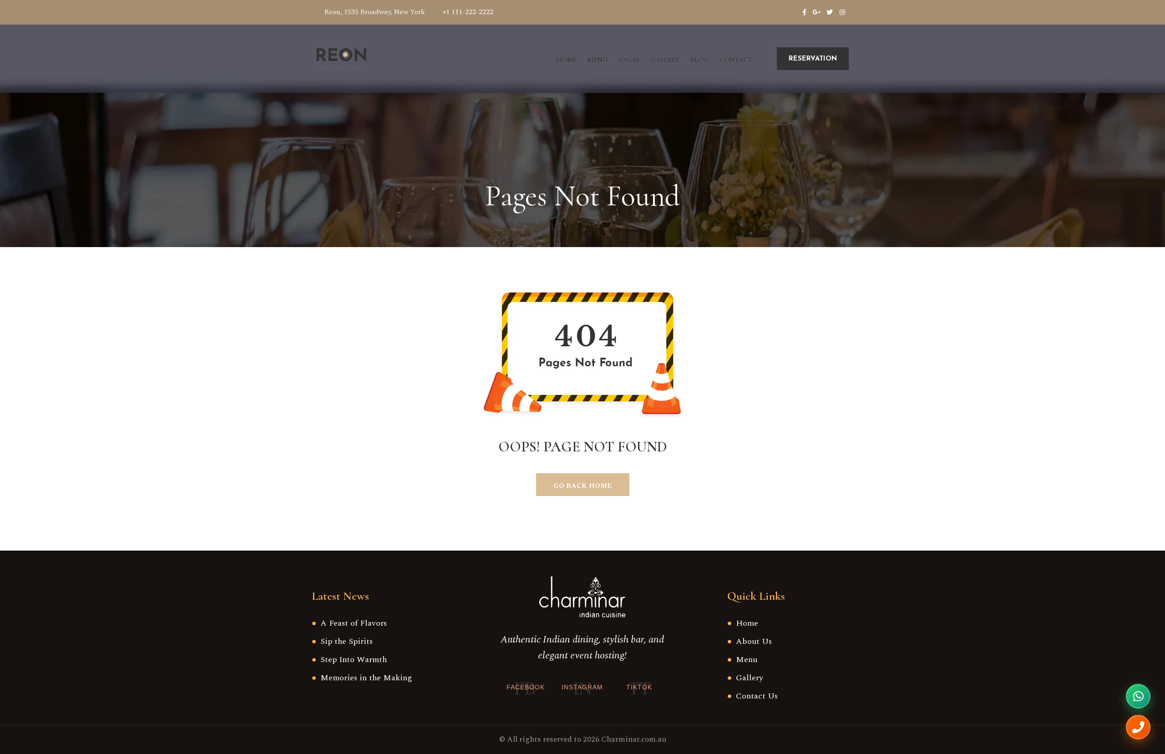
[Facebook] (804, 12)
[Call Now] (1138, 727)
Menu (598, 60)
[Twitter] (829, 12)
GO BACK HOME (582, 486)
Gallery (664, 60)
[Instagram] (842, 12)
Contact (735, 60)
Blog (699, 60)
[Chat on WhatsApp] (1138, 696)
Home (566, 60)
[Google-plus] (816, 12)
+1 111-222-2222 (467, 12)
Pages (629, 60)
